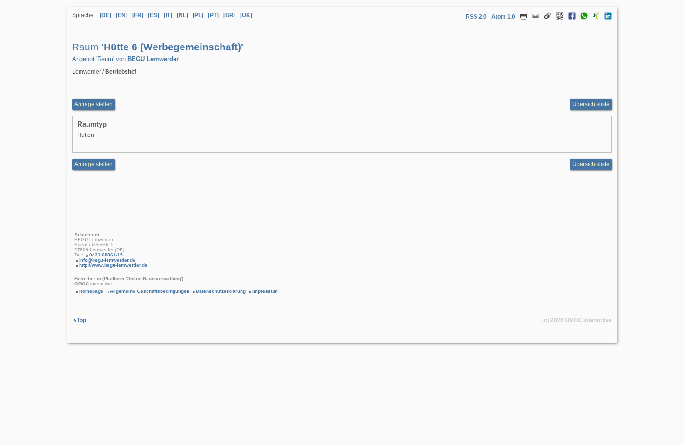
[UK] (246, 15)
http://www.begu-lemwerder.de (113, 265)
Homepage (91, 291)
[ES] (153, 15)
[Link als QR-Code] (557, 17)
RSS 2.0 (476, 16)
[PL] (198, 15)
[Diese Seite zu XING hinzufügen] (594, 17)
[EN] (121, 15)
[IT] (168, 15)
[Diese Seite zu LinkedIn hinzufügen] (606, 17)
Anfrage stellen (93, 104)
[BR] (229, 15)
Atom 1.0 (503, 16)
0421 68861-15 (106, 254)
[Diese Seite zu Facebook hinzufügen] (569, 17)
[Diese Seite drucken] (521, 17)
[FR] (137, 15)
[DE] (105, 15)
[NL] (182, 15)
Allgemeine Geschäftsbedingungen (149, 291)
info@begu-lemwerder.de (107, 260)
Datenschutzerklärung (221, 291)
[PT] (213, 15)
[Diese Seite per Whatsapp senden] (582, 17)
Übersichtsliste (591, 104)
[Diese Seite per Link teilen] (545, 17)
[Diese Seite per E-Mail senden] (533, 17)
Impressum (265, 291)
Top (81, 320)
